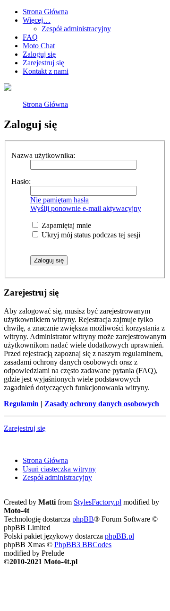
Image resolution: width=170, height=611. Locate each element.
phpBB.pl (119, 536)
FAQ (30, 37)
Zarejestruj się (24, 428)
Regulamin (21, 404)
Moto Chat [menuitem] (39, 46)
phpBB (83, 519)
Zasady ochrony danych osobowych (101, 404)
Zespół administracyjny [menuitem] (57, 477)
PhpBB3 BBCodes (82, 545)
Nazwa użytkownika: (43, 155)
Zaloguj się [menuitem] (39, 54)
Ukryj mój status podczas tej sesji (90, 235)
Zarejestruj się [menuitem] (43, 63)
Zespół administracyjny (76, 29)
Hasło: (21, 181)
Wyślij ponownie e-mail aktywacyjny (85, 208)
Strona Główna (45, 104)
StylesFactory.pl (97, 502)
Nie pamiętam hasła (59, 200)
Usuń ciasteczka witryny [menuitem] (59, 469)
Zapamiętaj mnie (65, 225)
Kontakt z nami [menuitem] (45, 71)
